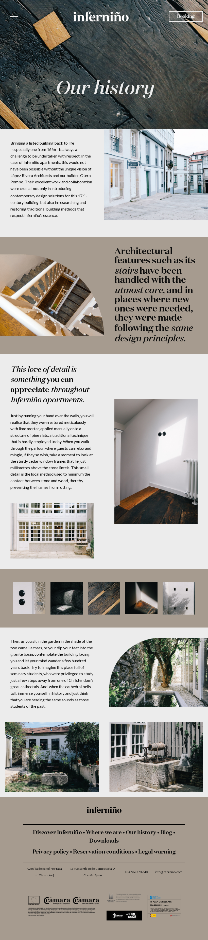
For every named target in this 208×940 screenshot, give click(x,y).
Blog (166, 832)
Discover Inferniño (57, 832)
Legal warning (157, 852)
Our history (141, 832)
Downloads (104, 841)
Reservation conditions (103, 852)
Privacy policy (50, 852)
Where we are (104, 832)
